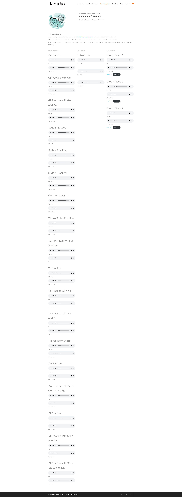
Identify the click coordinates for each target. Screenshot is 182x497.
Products (80, 3)
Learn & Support (104, 3)
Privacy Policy (74, 494)
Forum (126, 3)
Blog (121, 3)
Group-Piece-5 (109, 74)
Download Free (116, 74)
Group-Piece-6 (109, 101)
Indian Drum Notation (91, 3)
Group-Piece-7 (109, 127)
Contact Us (58, 494)
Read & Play (81, 37)
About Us (114, 3)
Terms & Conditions (66, 494)
